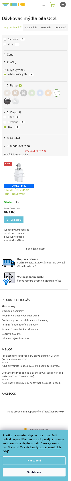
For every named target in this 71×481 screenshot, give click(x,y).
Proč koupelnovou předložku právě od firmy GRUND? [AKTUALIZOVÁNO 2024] (30, 357)
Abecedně (60, 27)
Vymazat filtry (34, 151)
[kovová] (15, 101)
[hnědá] (15, 93)
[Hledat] (43, 4)
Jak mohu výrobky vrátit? (15, 338)
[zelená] (32, 93)
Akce (13, 44)
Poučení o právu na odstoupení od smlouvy (25, 320)
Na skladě (15, 39)
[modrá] (40, 93)
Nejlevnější (31, 27)
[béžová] (7, 93)
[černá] (23, 93)
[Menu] (62, 4)
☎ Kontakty (8, 306)
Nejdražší (46, 27)
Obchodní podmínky (13, 311)
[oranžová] (48, 93)
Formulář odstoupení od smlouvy (20, 325)
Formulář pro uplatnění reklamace (20, 329)
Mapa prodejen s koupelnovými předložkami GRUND (35, 412)
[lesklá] (7, 101)
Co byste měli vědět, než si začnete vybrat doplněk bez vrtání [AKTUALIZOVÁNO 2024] (32, 374)
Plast (13, 117)
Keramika (15, 122)
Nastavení (34, 461)
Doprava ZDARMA (11, 334)
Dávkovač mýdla (20, 74)
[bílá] (56, 93)
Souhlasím (34, 472)
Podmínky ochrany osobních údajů (20, 316)
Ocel (13, 127)
